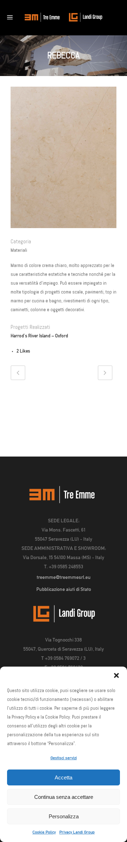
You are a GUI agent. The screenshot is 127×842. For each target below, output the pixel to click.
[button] (116, 675)
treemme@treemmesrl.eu (64, 577)
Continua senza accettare (63, 797)
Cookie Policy (44, 832)
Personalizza (64, 816)
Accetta (63, 777)
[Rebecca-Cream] (63, 233)
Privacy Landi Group (77, 832)
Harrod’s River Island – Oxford (39, 335)
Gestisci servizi (63, 757)
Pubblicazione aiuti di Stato (63, 589)
